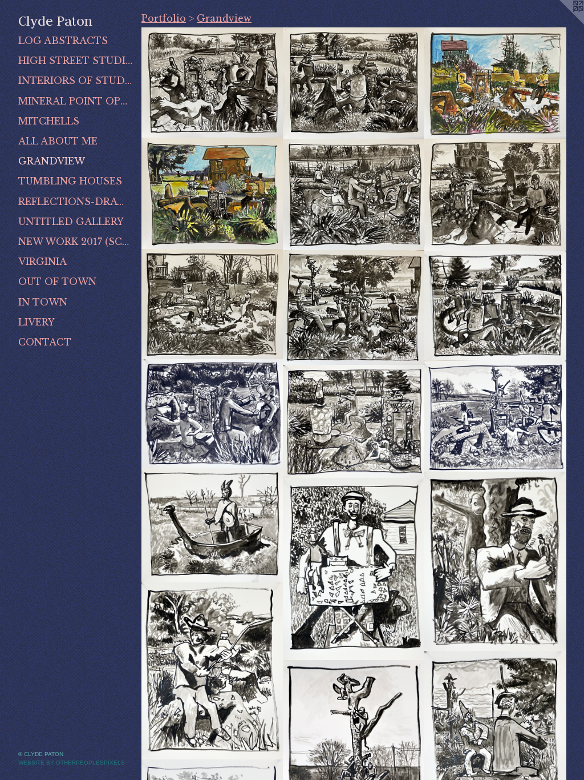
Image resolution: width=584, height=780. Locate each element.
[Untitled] (354, 83)
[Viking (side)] (212, 526)
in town (42, 302)
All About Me (58, 141)
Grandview (51, 161)
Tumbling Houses (70, 181)
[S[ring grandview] (495, 83)
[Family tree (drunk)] (495, 562)
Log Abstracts (63, 40)
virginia (42, 261)
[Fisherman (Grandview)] (212, 671)
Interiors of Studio (75, 80)
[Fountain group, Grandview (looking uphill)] (495, 306)
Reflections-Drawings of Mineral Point (75, 201)
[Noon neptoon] (212, 83)
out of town (57, 281)
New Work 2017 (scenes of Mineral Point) (75, 241)
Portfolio (163, 18)
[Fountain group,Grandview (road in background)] (212, 413)
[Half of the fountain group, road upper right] (354, 422)
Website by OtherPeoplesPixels (71, 762)
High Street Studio (75, 60)
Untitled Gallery (71, 221)
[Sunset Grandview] (495, 195)
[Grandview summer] (212, 194)
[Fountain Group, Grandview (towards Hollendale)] (495, 416)
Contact (44, 342)
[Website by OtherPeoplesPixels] (561, 23)
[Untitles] (354, 307)
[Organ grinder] (354, 569)
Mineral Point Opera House (75, 101)
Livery (36, 322)
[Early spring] (212, 304)
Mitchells (48, 121)
